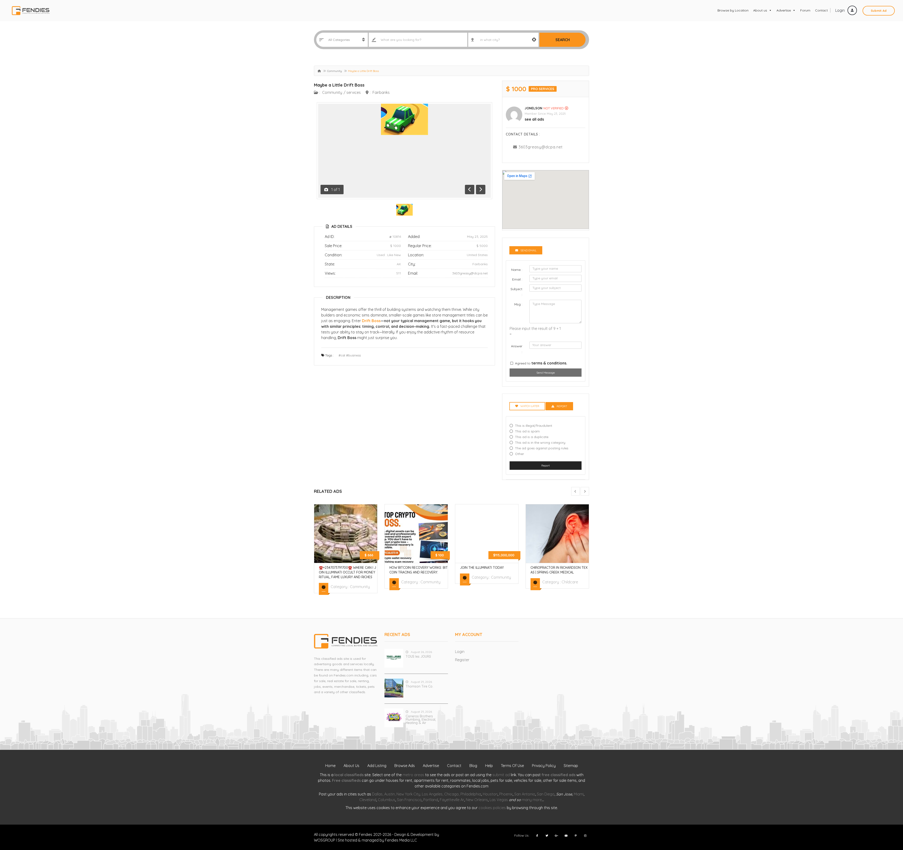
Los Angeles (432, 794)
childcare (570, 582)
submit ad (501, 774)
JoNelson (533, 108)
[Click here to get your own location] (534, 40)
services (353, 92)
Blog (473, 765)
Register (462, 659)
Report (545, 465)
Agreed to (541, 363)
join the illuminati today (482, 567)
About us (760, 10)
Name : (516, 270)
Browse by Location (733, 10)
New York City (408, 794)
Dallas (377, 794)
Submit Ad (879, 10)
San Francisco (409, 799)
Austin (389, 794)
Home (330, 765)
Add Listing (376, 765)
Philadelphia (470, 794)
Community (334, 71)
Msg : (518, 304)
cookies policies (492, 807)
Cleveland (367, 799)
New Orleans (477, 799)
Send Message (545, 372)
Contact (821, 10)
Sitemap (571, 765)
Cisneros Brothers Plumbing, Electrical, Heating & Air (421, 719)
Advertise (783, 10)
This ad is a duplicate (531, 437)
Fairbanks (381, 92)
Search (562, 39)
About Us (351, 765)
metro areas (413, 774)
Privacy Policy (544, 765)
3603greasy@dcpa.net (470, 273)
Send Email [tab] (528, 250)
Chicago (451, 794)
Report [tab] (562, 406)
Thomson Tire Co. (419, 686)
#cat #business (350, 355)
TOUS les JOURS (418, 656)
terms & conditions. (549, 363)
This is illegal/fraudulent (533, 425)
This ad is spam (527, 431)
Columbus (386, 799)
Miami (579, 794)
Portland (430, 799)
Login (840, 10)
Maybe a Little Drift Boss (339, 85)
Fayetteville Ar (452, 799)
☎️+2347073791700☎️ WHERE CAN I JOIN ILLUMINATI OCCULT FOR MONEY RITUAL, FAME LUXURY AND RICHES (347, 572)
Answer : (516, 349)
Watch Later (529, 406)
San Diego (545, 794)
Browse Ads (404, 765)
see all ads (534, 119)
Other (519, 454)
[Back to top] (888, 820)
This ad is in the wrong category (540, 442)
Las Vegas (499, 799)
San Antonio (524, 794)
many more (532, 799)
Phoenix (506, 794)
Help (489, 765)
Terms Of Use (512, 765)
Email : (517, 279)
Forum (805, 10)
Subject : (516, 292)
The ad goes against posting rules (541, 448)
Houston (490, 794)
